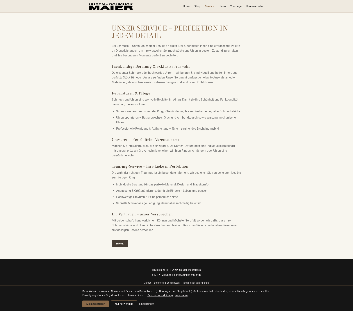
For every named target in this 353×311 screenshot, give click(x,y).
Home (186, 6)
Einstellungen (146, 303)
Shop (197, 6)
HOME (120, 243)
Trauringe (236, 6)
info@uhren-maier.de (188, 274)
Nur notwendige (124, 303)
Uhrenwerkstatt (255, 6)
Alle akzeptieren (95, 303)
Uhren (222, 6)
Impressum (181, 295)
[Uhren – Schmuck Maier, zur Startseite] (110, 6)
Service (209, 6)
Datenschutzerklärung (160, 295)
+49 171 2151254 (162, 274)
